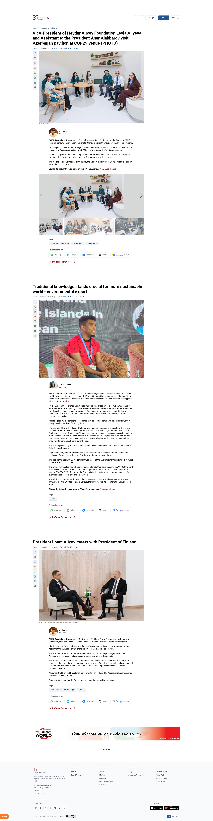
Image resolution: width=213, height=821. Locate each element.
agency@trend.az (39, 793)
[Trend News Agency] (40, 770)
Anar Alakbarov (92, 243)
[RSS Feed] (65, 808)
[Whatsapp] (36, 808)
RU (177, 816)
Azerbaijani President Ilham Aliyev (62, 690)
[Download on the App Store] (156, 808)
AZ (173, 816)
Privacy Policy (160, 775)
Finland (81, 690)
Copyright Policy (161, 778)
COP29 (52, 499)
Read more (62, 134)
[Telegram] (55, 808)
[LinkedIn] (60, 808)
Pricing (129, 772)
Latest (73, 772)
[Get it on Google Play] (171, 808)
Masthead (102, 775)
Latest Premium (76, 775)
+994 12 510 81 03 (39, 790)
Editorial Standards (106, 782)
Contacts (102, 778)
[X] (45, 808)
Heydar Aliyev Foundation (59, 243)
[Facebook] (41, 808)
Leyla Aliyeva (77, 243)
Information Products (134, 775)
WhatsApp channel (108, 169)
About (101, 772)
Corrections (103, 785)
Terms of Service (161, 772)
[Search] (135, 17)
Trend (122, 143)
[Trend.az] (41, 17)
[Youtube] (50, 808)
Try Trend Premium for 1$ (63, 262)
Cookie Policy (160, 782)
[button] (35, 53)
